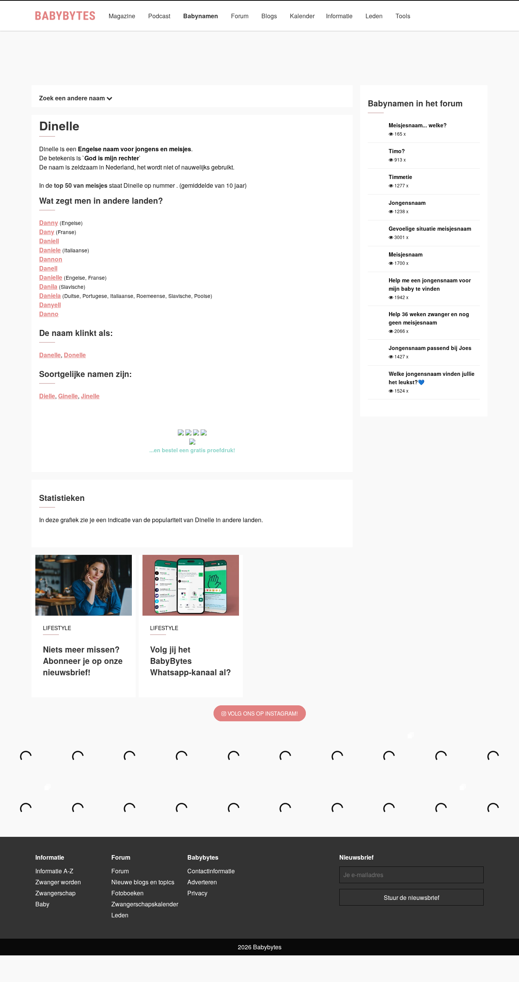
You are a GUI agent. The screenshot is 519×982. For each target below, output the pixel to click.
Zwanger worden (58, 881)
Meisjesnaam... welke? (418, 125)
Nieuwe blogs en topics (142, 881)
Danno (49, 313)
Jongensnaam (407, 202)
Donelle (75, 354)
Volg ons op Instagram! (262, 713)
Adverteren (202, 881)
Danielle (50, 277)
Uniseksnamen (281, 33)
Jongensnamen (179, 33)
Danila (48, 286)
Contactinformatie (211, 870)
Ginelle (68, 395)
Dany (46, 231)
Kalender (302, 15)
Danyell (50, 304)
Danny (48, 222)
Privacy (197, 893)
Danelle (50, 354)
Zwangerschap (55, 893)
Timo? (397, 151)
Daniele (50, 250)
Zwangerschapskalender (144, 904)
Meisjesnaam (405, 254)
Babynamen (200, 15)
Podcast (159, 15)
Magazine (122, 15)
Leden (374, 15)
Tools (403, 15)
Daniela (50, 295)
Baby (42, 904)
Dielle (47, 395)
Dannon (50, 259)
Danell (48, 268)
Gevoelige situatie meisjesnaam (430, 228)
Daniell (49, 240)
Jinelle (90, 395)
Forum (239, 15)
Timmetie (400, 177)
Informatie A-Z (54, 870)
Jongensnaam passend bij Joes (430, 348)
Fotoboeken (127, 893)
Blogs (269, 15)
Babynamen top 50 (335, 33)
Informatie (339, 15)
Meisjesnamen (230, 33)
